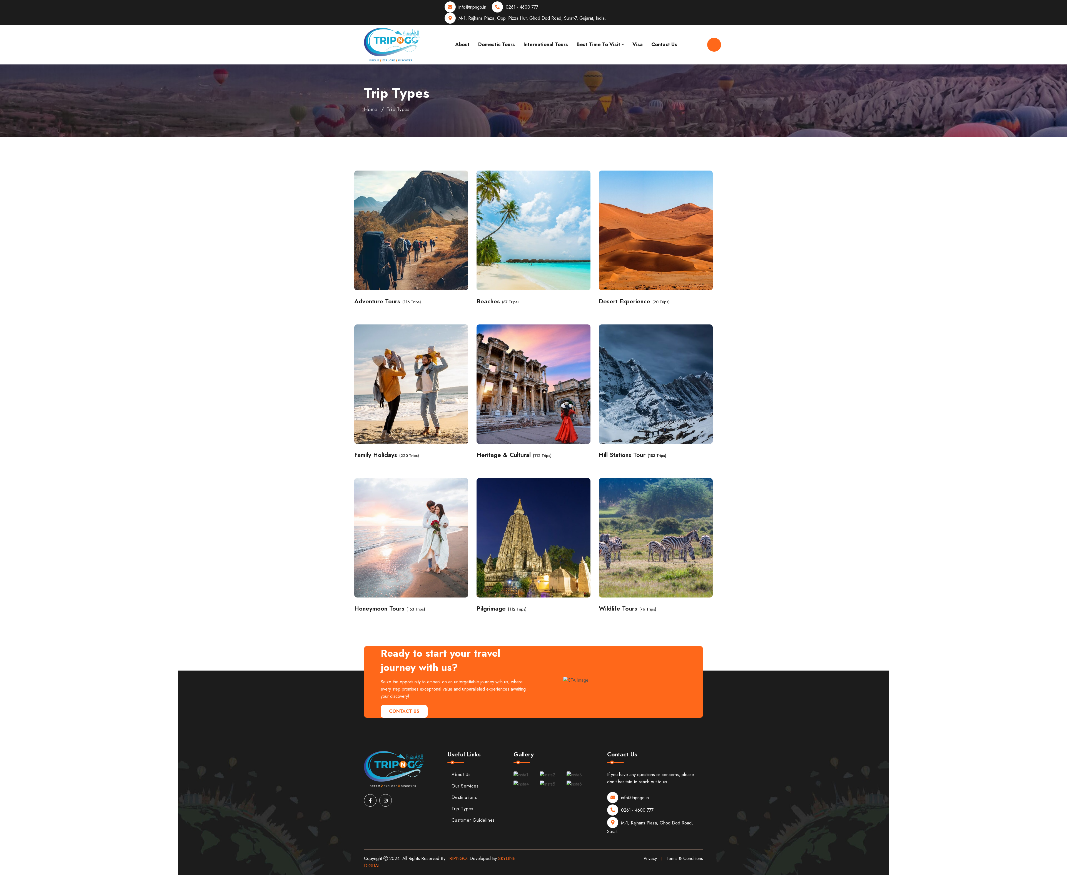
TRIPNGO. (457, 858)
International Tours (545, 44)
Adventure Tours (377, 301)
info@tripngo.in (472, 7)
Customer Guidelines (473, 820)
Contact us (404, 711)
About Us (461, 774)
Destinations (464, 797)
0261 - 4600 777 (522, 7)
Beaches (488, 301)
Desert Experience (624, 301)
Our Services (465, 786)
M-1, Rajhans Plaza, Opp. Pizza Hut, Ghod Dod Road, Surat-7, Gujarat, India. (532, 18)
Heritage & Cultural (504, 455)
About (462, 44)
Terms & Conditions (685, 858)
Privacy (650, 858)
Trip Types (462, 809)
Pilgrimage (491, 608)
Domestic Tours (496, 44)
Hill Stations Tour (622, 455)
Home (370, 109)
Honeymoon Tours (379, 608)
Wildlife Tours (618, 608)
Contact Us (664, 44)
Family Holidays (375, 455)
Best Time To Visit (598, 44)
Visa (637, 44)
